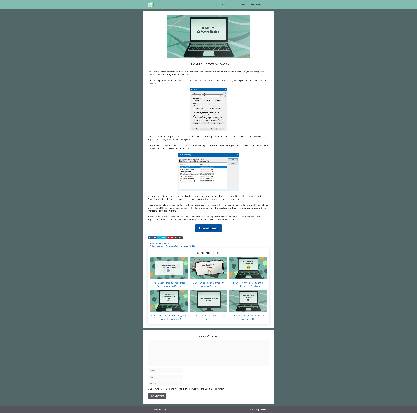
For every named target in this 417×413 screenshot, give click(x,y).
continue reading (210, 205)
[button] (266, 4)
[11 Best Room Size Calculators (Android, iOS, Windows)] (248, 277)
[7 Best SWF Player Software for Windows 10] (248, 310)
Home (215, 4)
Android (225, 4)
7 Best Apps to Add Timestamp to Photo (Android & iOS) (172, 246)
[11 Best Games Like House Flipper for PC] (208, 310)
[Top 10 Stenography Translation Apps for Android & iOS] (169, 277)
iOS (233, 4)
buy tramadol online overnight (242, 205)
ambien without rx (167, 219)
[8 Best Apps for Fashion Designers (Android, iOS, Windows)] (169, 310)
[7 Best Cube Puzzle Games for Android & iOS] (208, 277)
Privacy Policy (254, 409)
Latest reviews (255, 4)
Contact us (265, 409)
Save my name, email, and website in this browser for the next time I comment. (187, 388)
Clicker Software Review (159, 243)
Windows (242, 4)
